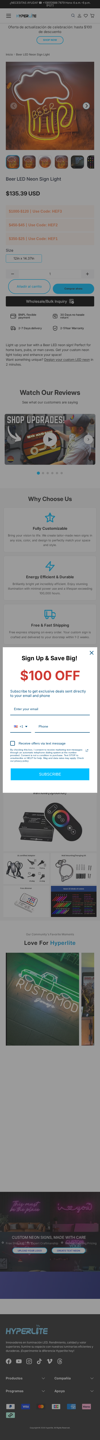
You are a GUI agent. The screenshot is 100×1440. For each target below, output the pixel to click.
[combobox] (20, 727)
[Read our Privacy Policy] (87, 750)
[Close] (91, 652)
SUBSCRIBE (50, 774)
